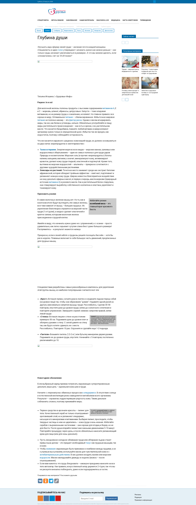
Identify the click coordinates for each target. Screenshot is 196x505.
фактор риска (75, 120)
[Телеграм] (154, 1)
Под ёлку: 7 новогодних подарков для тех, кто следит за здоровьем (149, 71)
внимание (51, 449)
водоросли (45, 457)
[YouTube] (157, 1)
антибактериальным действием (55, 454)
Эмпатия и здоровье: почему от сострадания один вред (149, 92)
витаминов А (108, 108)
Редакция (138, 497)
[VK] (152, 1)
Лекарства (97, 30)
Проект (39, 30)
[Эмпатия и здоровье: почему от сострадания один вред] (150, 83)
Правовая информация (143, 500)
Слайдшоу (57, 30)
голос (60, 50)
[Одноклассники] (149, 1)
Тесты (79, 30)
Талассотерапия (48, 149)
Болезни (87, 30)
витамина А (54, 182)
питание (69, 117)
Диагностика (109, 30)
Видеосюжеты (68, 30)
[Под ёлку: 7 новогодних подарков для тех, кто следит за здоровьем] (150, 62)
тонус (88, 443)
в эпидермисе (89, 392)
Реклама (138, 494)
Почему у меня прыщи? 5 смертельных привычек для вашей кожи (130, 92)
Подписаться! (111, 498)
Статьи (47, 30)
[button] (156, 19)
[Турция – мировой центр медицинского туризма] (130, 62)
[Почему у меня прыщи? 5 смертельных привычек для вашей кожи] (130, 83)
